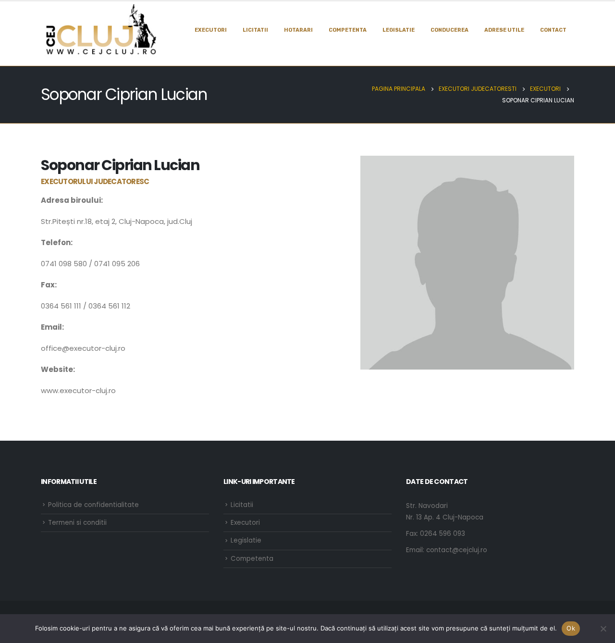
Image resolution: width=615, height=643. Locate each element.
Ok (570, 628)
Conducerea (449, 30)
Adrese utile (504, 30)
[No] (603, 628)
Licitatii (255, 30)
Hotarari (298, 30)
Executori (211, 30)
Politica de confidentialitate (93, 504)
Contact (553, 30)
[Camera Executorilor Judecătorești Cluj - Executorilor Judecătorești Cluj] (101, 29)
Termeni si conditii (77, 522)
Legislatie (246, 540)
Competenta (348, 30)
